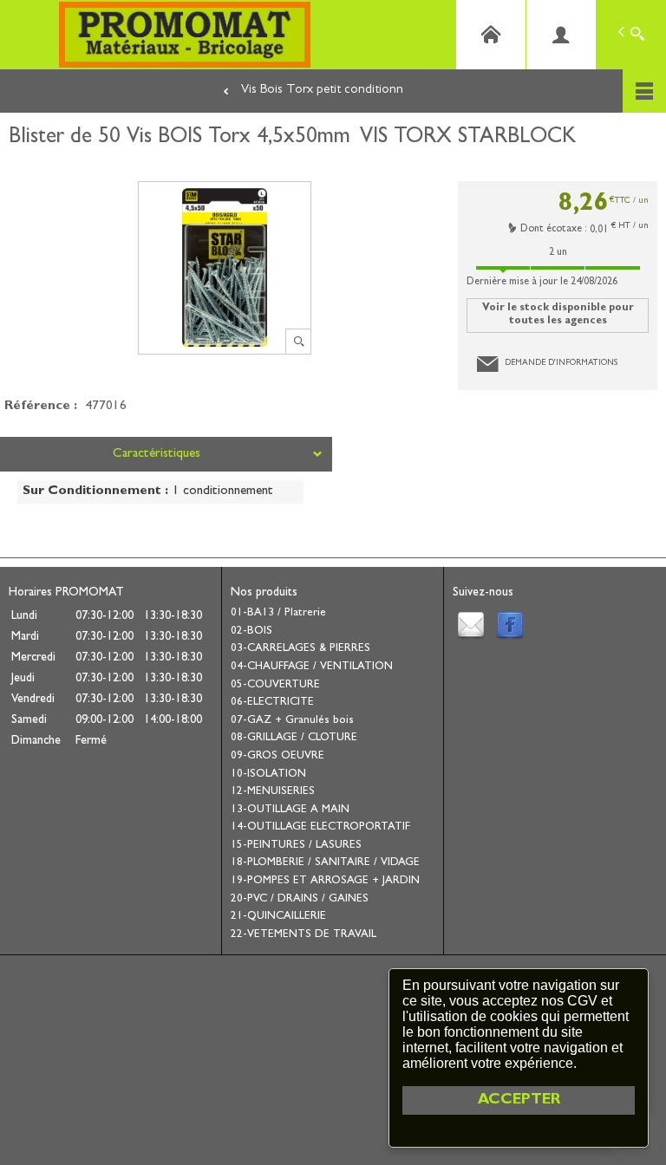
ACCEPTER (519, 1100)
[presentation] (166, 454)
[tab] (166, 454)
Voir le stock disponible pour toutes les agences (558, 314)
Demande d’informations (561, 363)
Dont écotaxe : (555, 230)
